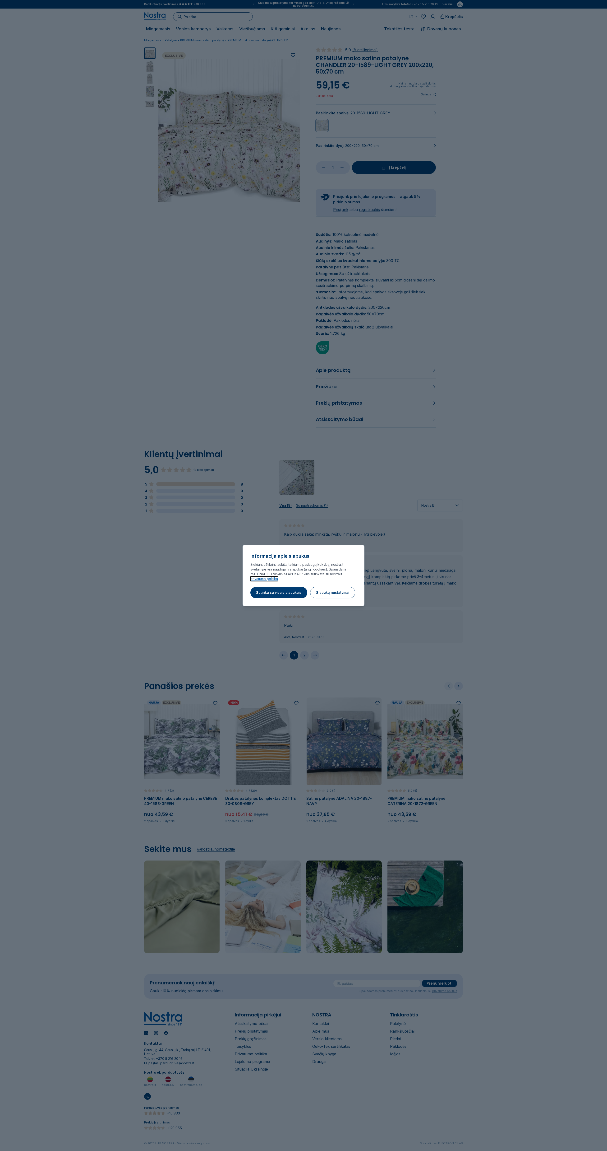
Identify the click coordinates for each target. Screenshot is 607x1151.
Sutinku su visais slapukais (279, 592)
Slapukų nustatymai (332, 592)
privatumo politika (264, 579)
